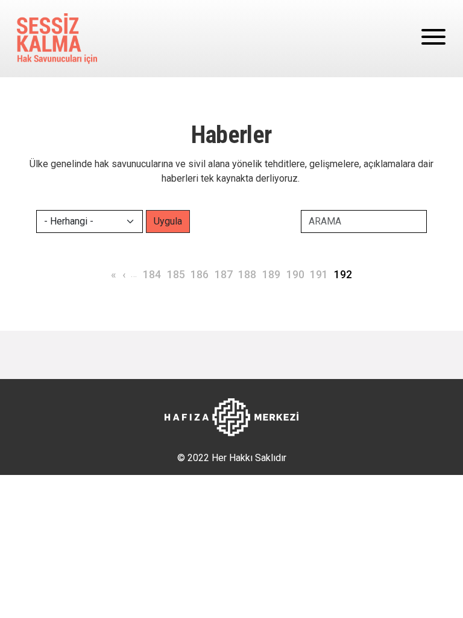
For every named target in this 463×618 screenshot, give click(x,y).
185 (176, 275)
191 (319, 275)
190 (295, 275)
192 (343, 275)
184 (152, 275)
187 (224, 275)
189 (271, 275)
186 (200, 275)
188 (247, 275)
